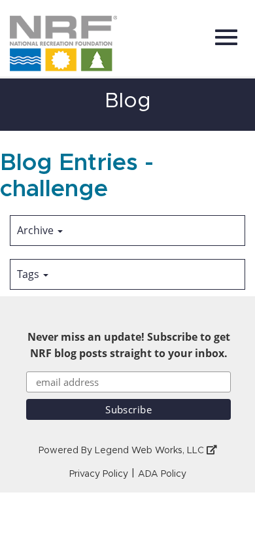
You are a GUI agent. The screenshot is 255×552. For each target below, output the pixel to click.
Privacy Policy (98, 474)
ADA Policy (162, 474)
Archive (36, 230)
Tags (29, 274)
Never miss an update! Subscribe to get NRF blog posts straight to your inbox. (128, 345)
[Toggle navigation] (226, 37)
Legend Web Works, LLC (151, 450)
